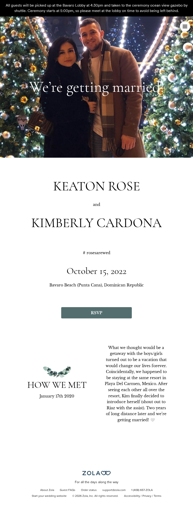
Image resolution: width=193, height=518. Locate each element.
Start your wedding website (49, 496)
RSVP (96, 312)
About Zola (47, 490)
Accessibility (132, 496)
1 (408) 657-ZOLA (142, 490)
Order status (89, 490)
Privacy (146, 496)
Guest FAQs (67, 490)
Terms (157, 496)
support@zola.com (114, 490)
